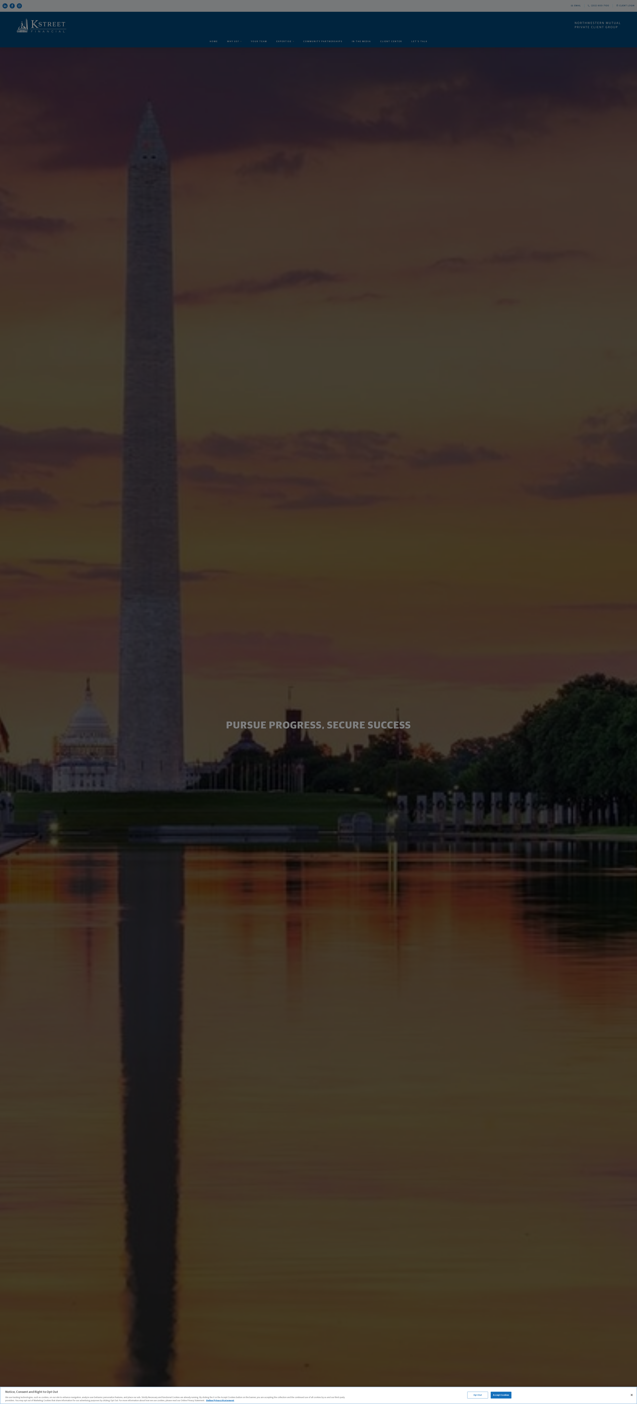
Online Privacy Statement (220, 1401)
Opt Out (477, 1395)
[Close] (631, 1395)
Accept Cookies (501, 1395)
